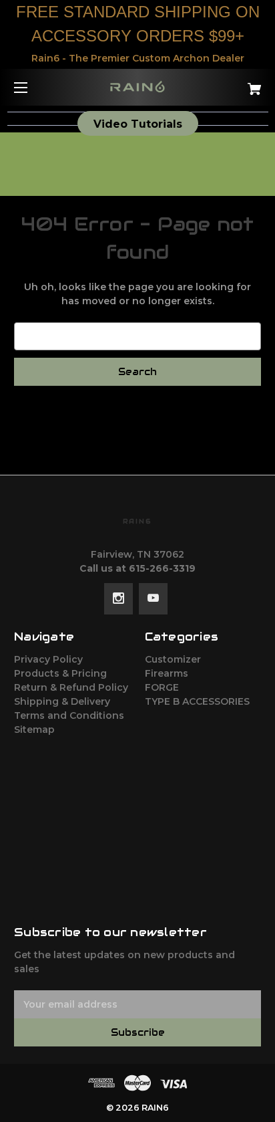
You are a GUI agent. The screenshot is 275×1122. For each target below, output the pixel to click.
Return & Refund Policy (71, 687)
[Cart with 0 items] (236, 84)
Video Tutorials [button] (137, 124)
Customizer (173, 659)
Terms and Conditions (69, 715)
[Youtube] (153, 598)
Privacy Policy (48, 659)
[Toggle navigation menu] (32, 87)
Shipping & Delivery (62, 701)
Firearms (166, 673)
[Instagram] (118, 598)
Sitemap (34, 729)
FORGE (162, 687)
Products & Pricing (60, 673)
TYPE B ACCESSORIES (197, 701)
